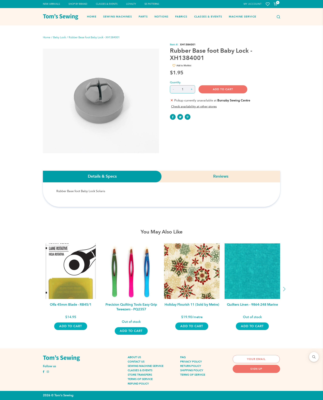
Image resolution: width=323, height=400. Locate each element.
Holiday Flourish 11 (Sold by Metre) (192, 304)
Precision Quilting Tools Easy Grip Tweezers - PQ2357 (131, 307)
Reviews (220, 176)
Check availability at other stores (194, 106)
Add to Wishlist (183, 65)
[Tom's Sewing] (60, 17)
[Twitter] (180, 117)
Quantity (175, 82)
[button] (314, 357)
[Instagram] (48, 372)
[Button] (277, 17)
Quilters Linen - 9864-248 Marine (252, 304)
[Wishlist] (268, 4)
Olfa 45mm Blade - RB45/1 (71, 304)
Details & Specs (102, 176)
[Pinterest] (187, 117)
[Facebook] (173, 117)
